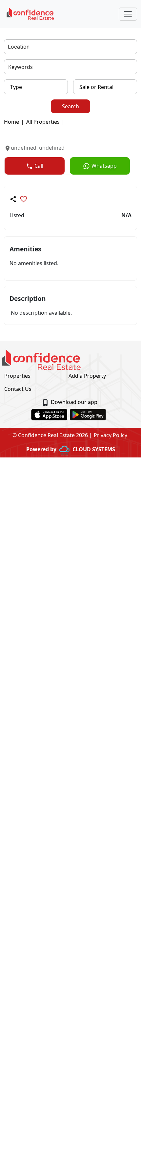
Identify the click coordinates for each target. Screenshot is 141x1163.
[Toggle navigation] (128, 14)
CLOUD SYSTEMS (93, 449)
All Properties (43, 121)
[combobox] (9, 47)
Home (11, 121)
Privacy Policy (110, 435)
